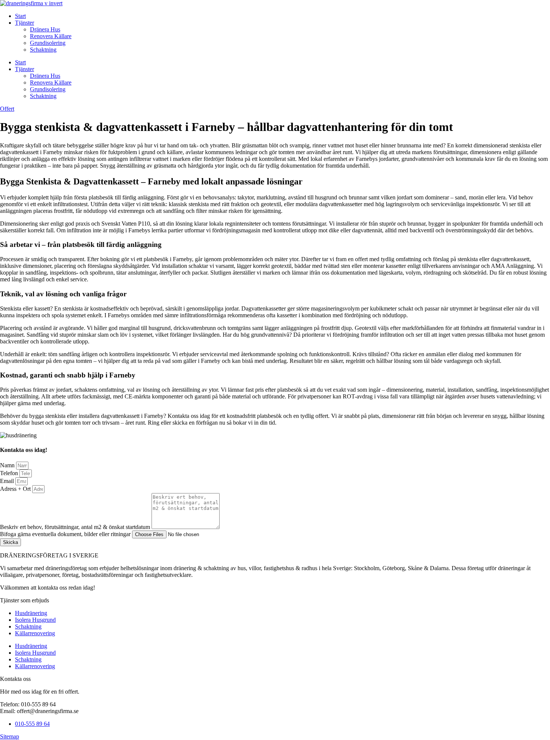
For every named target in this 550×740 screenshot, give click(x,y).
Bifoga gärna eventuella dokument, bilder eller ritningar (66, 534)
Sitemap (9, 736)
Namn (8, 465)
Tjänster (24, 22)
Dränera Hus (45, 29)
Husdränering (31, 613)
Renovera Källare (50, 36)
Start (20, 16)
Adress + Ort (16, 489)
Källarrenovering (35, 633)
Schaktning (43, 49)
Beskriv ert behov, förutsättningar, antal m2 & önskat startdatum (76, 527)
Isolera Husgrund (35, 620)
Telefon (9, 473)
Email (7, 481)
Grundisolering (47, 43)
